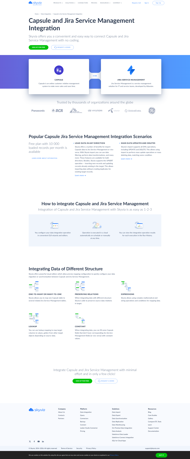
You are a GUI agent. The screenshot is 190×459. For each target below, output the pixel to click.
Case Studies (152, 415)
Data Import (116, 412)
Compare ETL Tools (154, 421)
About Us (61, 412)
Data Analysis (116, 431)
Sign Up (158, 3)
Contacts (61, 415)
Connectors (84, 418)
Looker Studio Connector (89, 428)
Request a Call (136, 3)
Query (82, 415)
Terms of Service (66, 448)
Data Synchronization (119, 418)
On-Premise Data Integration (122, 428)
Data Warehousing (118, 425)
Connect (83, 425)
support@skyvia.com (152, 448)
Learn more (79, 175)
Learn (150, 425)
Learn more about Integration (44, 158)
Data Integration (46, 14)
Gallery (150, 418)
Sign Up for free (38, 47)
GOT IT (161, 455)
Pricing (82, 431)
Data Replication (118, 421)
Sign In (147, 3)
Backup (82, 421)
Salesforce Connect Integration (123, 437)
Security (79, 448)
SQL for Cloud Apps (119, 440)
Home (37, 14)
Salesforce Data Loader (120, 434)
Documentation (153, 431)
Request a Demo (63, 47)
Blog (149, 412)
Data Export (116, 415)
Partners (61, 418)
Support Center (153, 428)
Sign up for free (82, 381)
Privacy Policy (91, 448)
